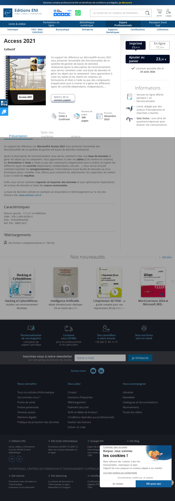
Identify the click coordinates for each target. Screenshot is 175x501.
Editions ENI (28, 11)
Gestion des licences (79, 422)
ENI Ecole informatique (64, 441)
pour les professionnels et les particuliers (68, 339)
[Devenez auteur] (4, 112)
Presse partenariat (28, 407)
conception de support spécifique (31, 339)
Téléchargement (77, 402)
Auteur (76, 136)
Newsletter (129, 397)
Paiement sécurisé (78, 407)
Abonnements (131, 407)
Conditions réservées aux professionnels (91, 417)
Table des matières (47, 134)
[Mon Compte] (168, 13)
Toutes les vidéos (132, 412)
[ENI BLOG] (4, 103)
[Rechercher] (147, 13)
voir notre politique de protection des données (50, 359)
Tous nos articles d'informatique (35, 392)
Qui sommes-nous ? (28, 397)
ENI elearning (59, 475)
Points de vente (26, 402)
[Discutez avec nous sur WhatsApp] (78, 13)
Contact (72, 392)
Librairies (128, 392)
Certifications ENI (100, 475)
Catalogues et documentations (140, 402)
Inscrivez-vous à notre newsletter (47, 357)
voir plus (167, 256)
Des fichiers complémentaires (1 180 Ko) (31, 243)
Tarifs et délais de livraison (82, 412)
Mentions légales (27, 417)
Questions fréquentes (80, 397)
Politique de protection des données (38, 422)
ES (19, 459)
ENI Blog (134, 441)
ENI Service (18, 475)
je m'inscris (140, 358)
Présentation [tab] (18, 136)
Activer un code (76, 427)
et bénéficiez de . (87, 2)
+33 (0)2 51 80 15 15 (106, 338)
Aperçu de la (62, 98)
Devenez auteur (26, 412)
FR (12, 459)
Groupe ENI (97, 441)
